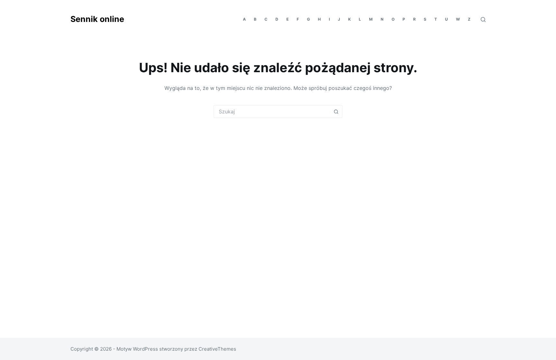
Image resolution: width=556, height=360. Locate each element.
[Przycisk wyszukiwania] (336, 111)
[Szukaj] (483, 19)
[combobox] (272, 111)
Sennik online (97, 19)
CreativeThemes (217, 349)
